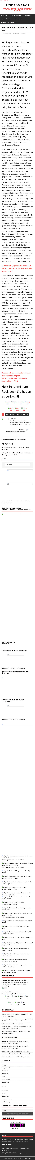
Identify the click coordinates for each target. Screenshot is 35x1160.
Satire (3, 1076)
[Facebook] (7, 403)
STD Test (4, 1057)
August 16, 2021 (7, 33)
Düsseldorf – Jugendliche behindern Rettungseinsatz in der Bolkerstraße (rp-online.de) (17, 268)
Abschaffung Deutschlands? (9, 1152)
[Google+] (27, 403)
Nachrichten (5, 1073)
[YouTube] (11, 410)
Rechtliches (18, 19)
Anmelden (4, 1093)
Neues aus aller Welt (16, 15)
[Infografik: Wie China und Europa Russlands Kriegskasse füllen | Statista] (17, 961)
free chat (4, 1054)
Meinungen (28, 15)
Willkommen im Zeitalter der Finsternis (12, 1024)
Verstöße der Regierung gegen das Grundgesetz (14, 1154)
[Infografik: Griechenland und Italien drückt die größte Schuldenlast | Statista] (17, 933)
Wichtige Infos (6, 1082)
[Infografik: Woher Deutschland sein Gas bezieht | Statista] (17, 928)
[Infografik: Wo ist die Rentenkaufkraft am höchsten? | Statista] (17, 922)
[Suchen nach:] (17, 464)
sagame (4, 1051)
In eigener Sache (6, 1068)
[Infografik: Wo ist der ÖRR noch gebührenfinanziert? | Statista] (17, 939)
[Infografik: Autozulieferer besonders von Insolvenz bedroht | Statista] (17, 956)
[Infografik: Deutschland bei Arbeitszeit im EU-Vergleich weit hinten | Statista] (17, 884)
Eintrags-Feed (5, 1096)
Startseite (4, 15)
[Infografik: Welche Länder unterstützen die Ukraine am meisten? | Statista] (17, 858)
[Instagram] (21, 403)
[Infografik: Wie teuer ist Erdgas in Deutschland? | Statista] (17, 873)
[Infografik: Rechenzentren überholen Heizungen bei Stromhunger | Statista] (17, 895)
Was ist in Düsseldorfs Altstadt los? (17, 414)
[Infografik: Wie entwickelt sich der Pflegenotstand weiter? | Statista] (17, 910)
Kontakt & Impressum (7, 22)
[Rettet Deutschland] (6, 1)
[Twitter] (14, 403)
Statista (22, 860)
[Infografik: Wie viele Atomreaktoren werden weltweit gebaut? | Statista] (17, 915)
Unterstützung (6, 19)
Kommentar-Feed (6, 1099)
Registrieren (5, 1090)
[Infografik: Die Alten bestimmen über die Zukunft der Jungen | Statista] (17, 898)
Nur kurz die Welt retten (19, 33)
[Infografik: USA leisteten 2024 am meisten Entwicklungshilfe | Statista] (17, 889)
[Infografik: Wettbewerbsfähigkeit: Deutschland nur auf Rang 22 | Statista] (17, 945)
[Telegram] (24, 410)
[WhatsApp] (17, 410)
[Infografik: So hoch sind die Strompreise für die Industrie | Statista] (17, 950)
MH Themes (28, 1158)
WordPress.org (6, 1102)
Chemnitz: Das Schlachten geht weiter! (18, 1051)
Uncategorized (6, 1079)
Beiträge (4, 1065)
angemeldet (10, 447)
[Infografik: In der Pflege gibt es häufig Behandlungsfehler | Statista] (17, 904)
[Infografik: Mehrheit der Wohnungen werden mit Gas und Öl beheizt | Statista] (17, 967)
